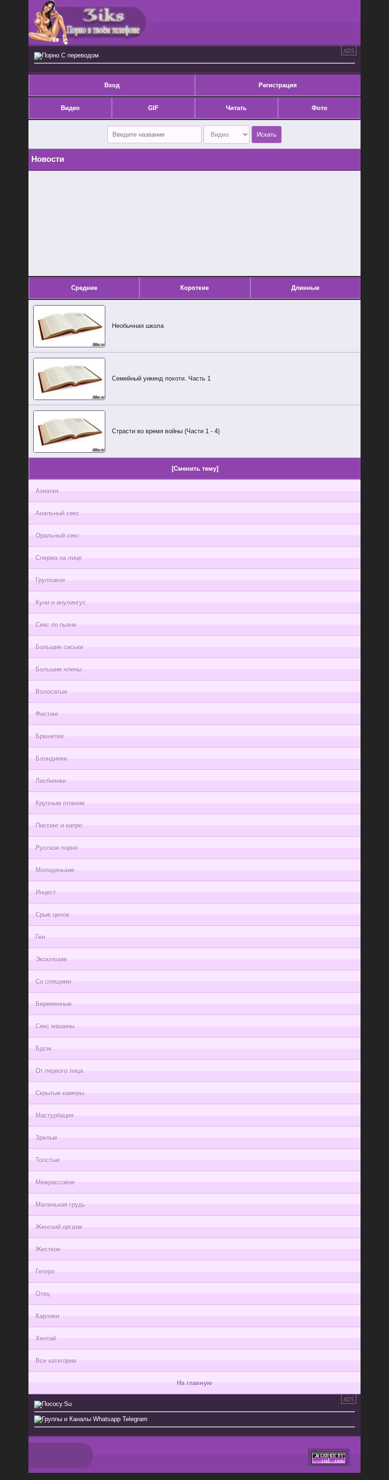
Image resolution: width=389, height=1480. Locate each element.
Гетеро (45, 1271)
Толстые (48, 1160)
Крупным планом (60, 803)
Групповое (50, 580)
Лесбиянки (51, 780)
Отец (43, 1293)
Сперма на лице (59, 557)
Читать (236, 108)
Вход (112, 85)
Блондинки (51, 758)
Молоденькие (55, 870)
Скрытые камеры (60, 1093)
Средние (84, 287)
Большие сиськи (59, 647)
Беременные (54, 1003)
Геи (40, 936)
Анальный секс (57, 513)
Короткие (194, 287)
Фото (319, 108)
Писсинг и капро (59, 825)
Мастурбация (55, 1115)
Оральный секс (58, 535)
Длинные (305, 287)
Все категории (56, 1360)
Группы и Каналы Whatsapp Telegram (95, 1419)
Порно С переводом (70, 55)
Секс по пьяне (56, 624)
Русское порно (57, 847)
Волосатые (51, 691)
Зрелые (46, 1137)
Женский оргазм (59, 1226)
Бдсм (43, 1048)
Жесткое (48, 1249)
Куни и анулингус (61, 602)
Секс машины (55, 1026)
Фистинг (47, 713)
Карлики (47, 1316)
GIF (153, 108)
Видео (70, 108)
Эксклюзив (51, 959)
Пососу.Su (57, 1403)
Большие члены (59, 669)
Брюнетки (50, 736)
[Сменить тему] (195, 468)
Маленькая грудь (60, 1204)
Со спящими (53, 981)
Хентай (46, 1338)
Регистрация (278, 85)
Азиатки (47, 490)
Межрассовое (55, 1182)
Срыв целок (52, 914)
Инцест (46, 892)
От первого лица (59, 1070)
